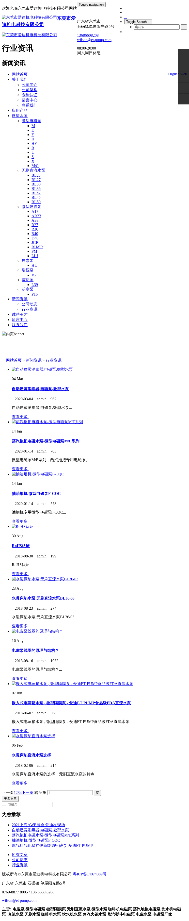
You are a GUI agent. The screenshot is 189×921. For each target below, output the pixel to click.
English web (177, 74)
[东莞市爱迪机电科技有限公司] (29, 17)
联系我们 (29, 105)
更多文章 (10, 799)
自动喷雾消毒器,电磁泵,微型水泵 (40, 389)
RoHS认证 (21, 546)
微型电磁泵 (31, 121)
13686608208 (88, 35)
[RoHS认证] (22, 526)
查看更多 (20, 417)
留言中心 (29, 100)
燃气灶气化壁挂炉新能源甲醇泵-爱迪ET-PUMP (52, 845)
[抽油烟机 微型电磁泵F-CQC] (38, 474)
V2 (34, 275)
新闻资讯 (20, 299)
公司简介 (29, 85)
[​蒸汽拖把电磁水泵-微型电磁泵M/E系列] (47, 422)
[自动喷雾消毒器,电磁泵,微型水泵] (42, 369)
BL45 (36, 197)
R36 (35, 229)
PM (34, 251)
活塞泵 (27, 289)
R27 (35, 225)
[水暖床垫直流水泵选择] (33, 736)
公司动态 (29, 304)
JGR (35, 242)
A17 (35, 211)
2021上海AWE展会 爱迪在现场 (38, 825)
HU (34, 265)
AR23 (36, 216)
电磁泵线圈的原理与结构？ (35, 650)
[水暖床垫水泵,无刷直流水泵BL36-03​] (45, 579)
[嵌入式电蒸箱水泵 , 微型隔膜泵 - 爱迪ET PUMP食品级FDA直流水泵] (72, 684)
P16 (35, 294)
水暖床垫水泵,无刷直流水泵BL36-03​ (43, 598)
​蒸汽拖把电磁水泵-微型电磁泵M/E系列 (45, 441)
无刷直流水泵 (33, 170)
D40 (35, 238)
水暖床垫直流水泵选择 (31, 755)
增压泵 (27, 270)
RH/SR (37, 247)
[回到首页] (183, 99)
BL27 (36, 180)
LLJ (35, 256)
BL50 (36, 202)
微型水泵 (20, 116)
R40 (35, 234)
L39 (35, 285)
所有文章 (20, 855)
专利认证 (29, 95)
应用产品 (20, 110)
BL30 (36, 184)
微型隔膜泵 (31, 206)
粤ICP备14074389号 (90, 874)
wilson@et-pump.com (94, 40)
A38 (35, 220)
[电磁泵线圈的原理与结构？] (37, 631)
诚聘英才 (20, 314)
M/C (35, 166)
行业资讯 (29, 309)
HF (34, 143)
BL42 (36, 193)
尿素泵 (27, 260)
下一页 (27, 792)
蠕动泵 (27, 280)
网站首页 (20, 74)
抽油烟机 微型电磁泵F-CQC (36, 493)
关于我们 (20, 79)
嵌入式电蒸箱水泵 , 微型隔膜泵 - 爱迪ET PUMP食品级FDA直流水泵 (71, 703)
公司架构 (29, 90)
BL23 (36, 175)
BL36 (36, 188)
